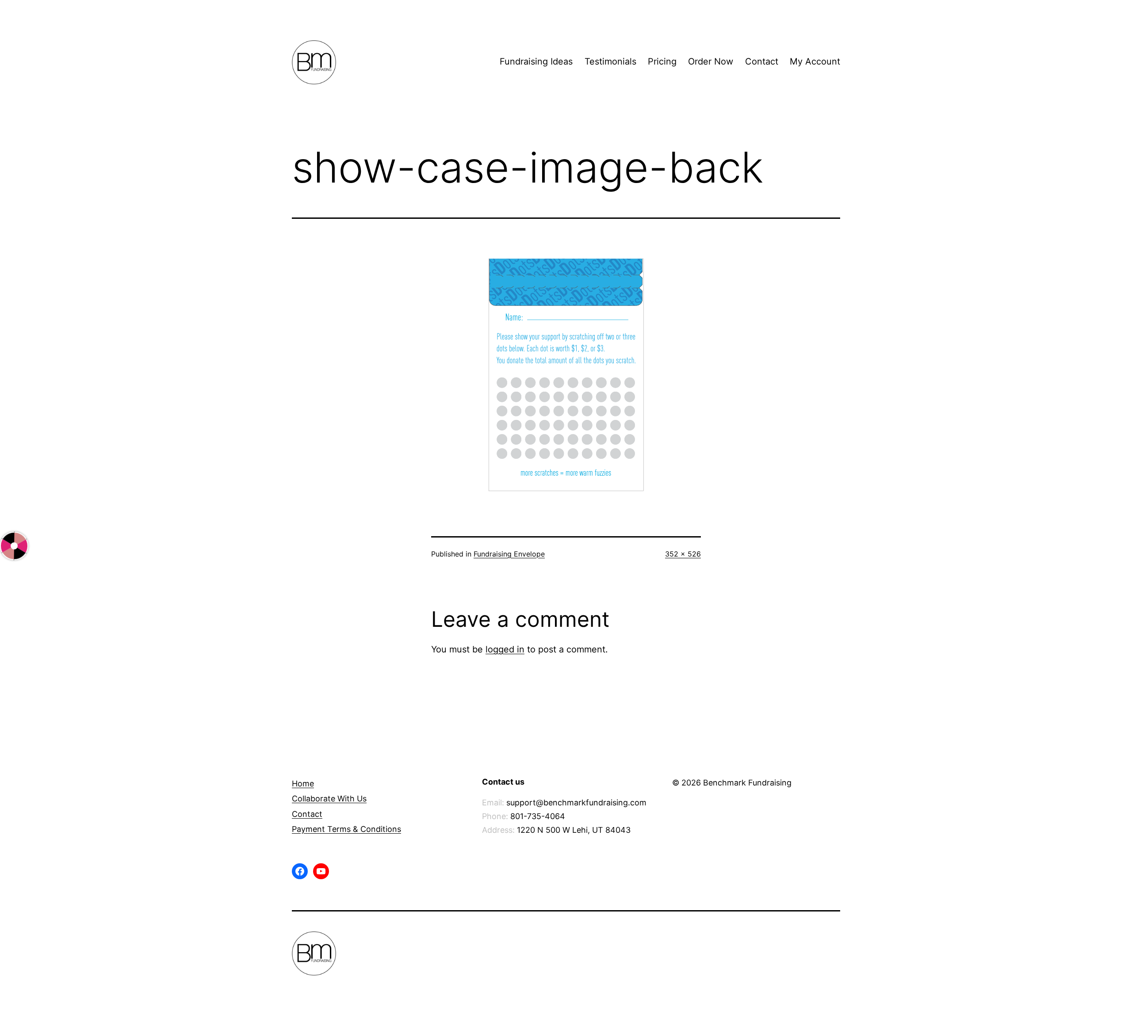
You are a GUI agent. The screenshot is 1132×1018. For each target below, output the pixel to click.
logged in (505, 649)
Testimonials (610, 61)
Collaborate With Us (329, 798)
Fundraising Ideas (536, 61)
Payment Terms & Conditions (346, 829)
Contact (761, 61)
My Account (815, 61)
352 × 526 (683, 553)
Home (303, 783)
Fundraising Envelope (509, 553)
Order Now (710, 61)
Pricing (662, 61)
